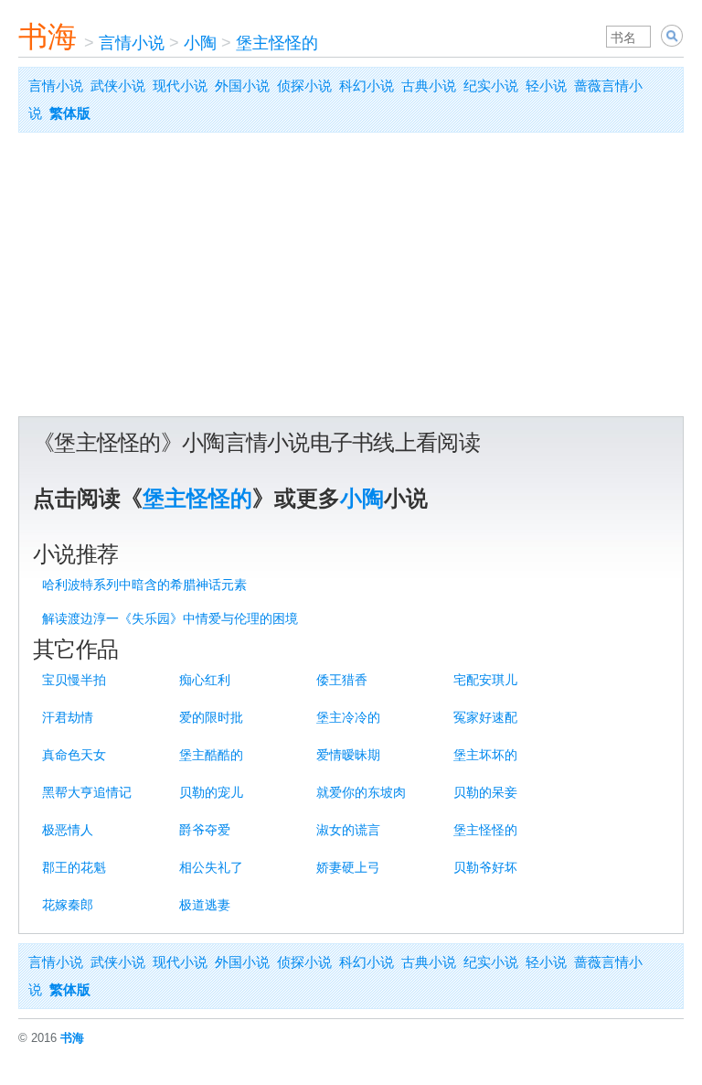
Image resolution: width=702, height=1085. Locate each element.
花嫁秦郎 (67, 904)
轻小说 (546, 85)
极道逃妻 (204, 904)
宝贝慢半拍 (74, 679)
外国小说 (242, 85)
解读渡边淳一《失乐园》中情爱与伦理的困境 (170, 618)
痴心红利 (204, 679)
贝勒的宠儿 (211, 792)
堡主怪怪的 (277, 43)
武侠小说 (117, 85)
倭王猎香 (341, 679)
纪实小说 (490, 85)
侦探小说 (304, 85)
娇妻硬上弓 (348, 867)
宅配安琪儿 (485, 679)
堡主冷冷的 (348, 717)
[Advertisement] (351, 279)
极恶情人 (67, 829)
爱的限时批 (211, 717)
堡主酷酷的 (211, 754)
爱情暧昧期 (348, 754)
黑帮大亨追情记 (87, 792)
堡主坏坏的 (485, 754)
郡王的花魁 (74, 867)
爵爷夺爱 (204, 829)
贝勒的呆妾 (485, 792)
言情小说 (132, 43)
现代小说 (180, 85)
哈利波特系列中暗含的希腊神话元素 (144, 584)
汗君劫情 (67, 717)
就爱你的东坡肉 (361, 792)
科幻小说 (366, 85)
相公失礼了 (211, 867)
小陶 (200, 43)
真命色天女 (74, 754)
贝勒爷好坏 (485, 867)
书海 (47, 36)
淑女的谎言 (348, 829)
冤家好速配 (485, 717)
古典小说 (428, 85)
